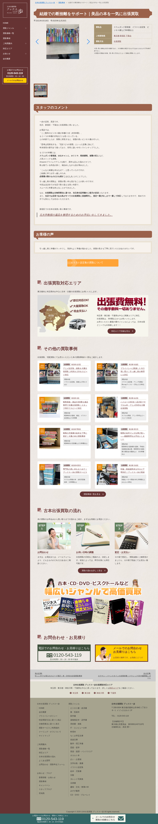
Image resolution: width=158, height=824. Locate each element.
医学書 (73, 716)
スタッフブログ (45, 789)
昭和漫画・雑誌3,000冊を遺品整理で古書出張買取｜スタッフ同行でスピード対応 (75, 405)
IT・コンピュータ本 (78, 728)
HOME (5, 23)
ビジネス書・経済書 (78, 708)
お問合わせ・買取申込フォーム (52, 764)
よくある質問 (44, 760)
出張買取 (117, 41)
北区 (77, 398)
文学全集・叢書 (76, 763)
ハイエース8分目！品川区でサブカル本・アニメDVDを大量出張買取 (133, 405)
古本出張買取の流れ (47, 757)
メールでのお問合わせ (15, 80)
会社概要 (6, 59)
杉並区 (136, 364)
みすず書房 (75, 791)
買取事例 (6, 38)
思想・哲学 (75, 748)
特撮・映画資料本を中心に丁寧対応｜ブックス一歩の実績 (133, 470)
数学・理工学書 (76, 744)
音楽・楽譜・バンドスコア (81, 751)
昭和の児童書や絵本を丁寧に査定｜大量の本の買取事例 (75, 434)
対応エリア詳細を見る (120, 331)
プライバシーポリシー (48, 716)
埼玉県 (75, 693)
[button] (37, 41)
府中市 (136, 429)
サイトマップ (44, 736)
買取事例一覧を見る (92, 494)
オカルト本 (75, 755)
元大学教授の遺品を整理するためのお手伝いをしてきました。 (76, 214)
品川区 (78, 364)
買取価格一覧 (8, 33)
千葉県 (113, 693)
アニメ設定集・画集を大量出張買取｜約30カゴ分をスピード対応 (75, 371)
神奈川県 (100, 693)
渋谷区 (136, 465)
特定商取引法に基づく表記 (50, 720)
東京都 (116, 36)
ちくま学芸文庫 (76, 736)
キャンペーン (44, 785)
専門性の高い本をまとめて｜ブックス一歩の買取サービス (75, 470)
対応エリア (7, 49)
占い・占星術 (75, 759)
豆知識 (41, 793)
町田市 (78, 465)
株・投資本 (75, 712)
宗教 (72, 775)
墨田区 (78, 429)
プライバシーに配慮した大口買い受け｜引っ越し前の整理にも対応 (133, 371)
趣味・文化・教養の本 (79, 787)
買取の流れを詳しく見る (92, 571)
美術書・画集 (75, 724)
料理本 (73, 732)
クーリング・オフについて (50, 732)
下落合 (128, 36)
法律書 (73, 783)
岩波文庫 (74, 740)
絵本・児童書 (75, 771)
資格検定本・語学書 (78, 720)
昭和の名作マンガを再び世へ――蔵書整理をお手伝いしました (133, 436)
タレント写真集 (76, 779)
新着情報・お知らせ (47, 777)
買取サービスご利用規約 (49, 728)
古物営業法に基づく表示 (49, 724)
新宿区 (122, 36)
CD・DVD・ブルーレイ (80, 795)
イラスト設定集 (76, 767)
